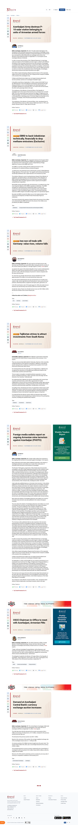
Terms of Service (64, 797)
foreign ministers (32, 664)
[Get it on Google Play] (66, 818)
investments (21, 402)
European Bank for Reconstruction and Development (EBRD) (31, 207)
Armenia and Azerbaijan (22, 664)
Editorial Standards (39, 803)
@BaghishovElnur (32, 295)
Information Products (52, 799)
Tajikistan (15, 402)
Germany (18, 300)
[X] (14, 818)
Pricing (49, 797)
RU (69, 822)
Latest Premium (27, 799)
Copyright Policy (64, 801)
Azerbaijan (28, 760)
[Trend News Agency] (10, 797)
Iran (13, 300)
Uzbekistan (15, 207)
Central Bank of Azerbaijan (18, 760)
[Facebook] (11, 818)
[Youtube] (16, 818)
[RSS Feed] (24, 818)
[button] (8, 18)
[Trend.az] (11, 9)
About (37, 797)
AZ (67, 822)
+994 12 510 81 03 (10, 808)
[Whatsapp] (8, 818)
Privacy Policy (63, 799)
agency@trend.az (10, 809)
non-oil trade (25, 300)
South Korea (28, 402)
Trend (38, 56)
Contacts (37, 801)
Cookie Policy (63, 803)
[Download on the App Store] (58, 818)
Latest (25, 797)
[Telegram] (19, 818)
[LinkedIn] (22, 818)
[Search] (46, 10)
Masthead (38, 799)
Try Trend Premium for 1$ (19, 113)
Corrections (38, 805)
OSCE (14, 664)
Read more (19, 47)
